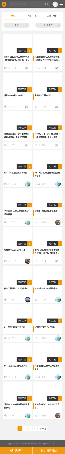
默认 (13, 15)
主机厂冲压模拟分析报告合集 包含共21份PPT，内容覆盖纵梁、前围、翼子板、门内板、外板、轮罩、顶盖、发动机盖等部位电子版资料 (47, 252)
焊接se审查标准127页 (13, 95)
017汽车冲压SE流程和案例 (46, 289)
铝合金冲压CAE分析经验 (14, 250)
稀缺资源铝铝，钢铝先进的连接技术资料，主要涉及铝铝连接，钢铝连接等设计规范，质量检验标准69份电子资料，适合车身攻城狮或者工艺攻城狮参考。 (16, 136)
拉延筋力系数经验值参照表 (46, 211)
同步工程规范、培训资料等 (15, 289)
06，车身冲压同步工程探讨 (15, 366)
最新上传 (51, 15)
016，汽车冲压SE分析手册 (15, 173)
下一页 (42, 428)
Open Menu (61, 4)
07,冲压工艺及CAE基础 (45, 327)
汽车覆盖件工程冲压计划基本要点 (47, 367)
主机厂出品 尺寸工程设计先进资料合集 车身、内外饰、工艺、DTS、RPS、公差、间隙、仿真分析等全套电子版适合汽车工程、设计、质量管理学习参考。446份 (16, 59)
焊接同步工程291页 (43, 95)
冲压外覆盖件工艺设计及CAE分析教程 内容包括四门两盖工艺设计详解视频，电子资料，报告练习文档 (47, 59)
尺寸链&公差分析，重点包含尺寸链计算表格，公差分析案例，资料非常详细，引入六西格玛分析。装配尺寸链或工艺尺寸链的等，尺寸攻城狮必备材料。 (48, 136)
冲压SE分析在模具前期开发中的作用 (17, 406)
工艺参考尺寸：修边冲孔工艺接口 (47, 406)
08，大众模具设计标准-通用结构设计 (47, 174)
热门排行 (32, 15)
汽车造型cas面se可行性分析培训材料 (16, 213)
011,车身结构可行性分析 (14, 327)
